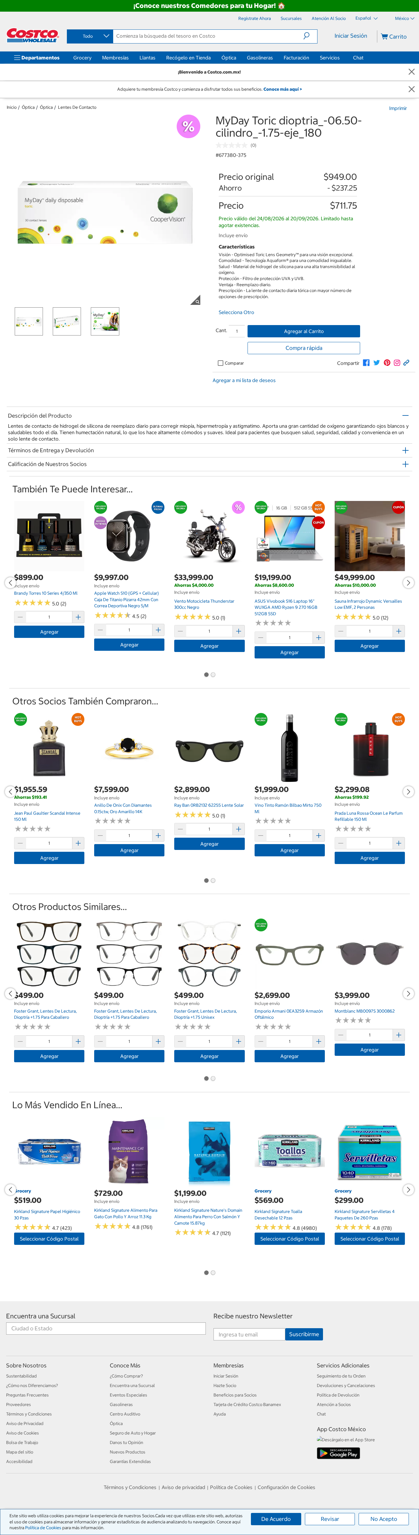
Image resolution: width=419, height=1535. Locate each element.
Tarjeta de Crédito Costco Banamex (247, 1404)
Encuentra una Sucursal (40, 1316)
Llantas (148, 58)
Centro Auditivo (125, 1414)
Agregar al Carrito (304, 331)
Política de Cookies (43, 1527)
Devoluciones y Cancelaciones (346, 1385)
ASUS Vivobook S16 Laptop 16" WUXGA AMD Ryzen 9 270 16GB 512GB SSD (286, 607)
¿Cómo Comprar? (126, 1376)
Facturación (296, 58)
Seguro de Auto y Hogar (133, 1433)
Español (364, 18)
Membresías (115, 58)
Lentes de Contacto (77, 107)
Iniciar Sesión (351, 35)
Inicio (12, 107)
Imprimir (398, 108)
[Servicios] (341, 58)
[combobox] (89, 36)
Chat (358, 58)
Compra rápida (304, 347)
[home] (33, 35)
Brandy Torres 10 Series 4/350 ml (46, 593)
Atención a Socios (334, 1404)
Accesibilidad (19, 1461)
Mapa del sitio (19, 1452)
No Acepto (384, 1518)
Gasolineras (260, 58)
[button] (310, 36)
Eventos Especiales (128, 1395)
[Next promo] (408, 583)
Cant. (221, 330)
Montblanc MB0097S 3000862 (365, 1011)
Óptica (228, 58)
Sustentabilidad (21, 1376)
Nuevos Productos (127, 1452)
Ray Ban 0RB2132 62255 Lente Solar (209, 805)
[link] (366, 363)
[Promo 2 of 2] (212, 675)
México (402, 18)
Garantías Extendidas (130, 1461)
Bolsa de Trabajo (22, 1442)
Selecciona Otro (236, 312)
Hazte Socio (224, 1385)
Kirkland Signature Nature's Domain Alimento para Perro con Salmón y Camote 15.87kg (208, 1216)
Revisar (330, 1518)
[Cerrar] (412, 72)
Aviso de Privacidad (25, 1423)
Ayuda (219, 1414)
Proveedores (18, 1404)
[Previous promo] (10, 583)
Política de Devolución (338, 1395)
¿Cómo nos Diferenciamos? (32, 1385)
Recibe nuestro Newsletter (253, 1316)
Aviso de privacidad (183, 1487)
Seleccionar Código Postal (49, 1239)
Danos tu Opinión (126, 1442)
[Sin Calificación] (233, 145)
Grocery (82, 58)
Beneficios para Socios (235, 1395)
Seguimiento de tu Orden (341, 1376)
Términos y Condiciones (29, 1414)
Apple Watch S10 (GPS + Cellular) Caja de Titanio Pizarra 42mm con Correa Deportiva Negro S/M (126, 599)
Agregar (49, 632)
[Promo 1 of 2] (206, 675)
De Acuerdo (276, 1518)
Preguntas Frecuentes (27, 1395)
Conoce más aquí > (282, 89)
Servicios (330, 58)
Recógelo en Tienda (188, 58)
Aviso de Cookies (22, 1433)
